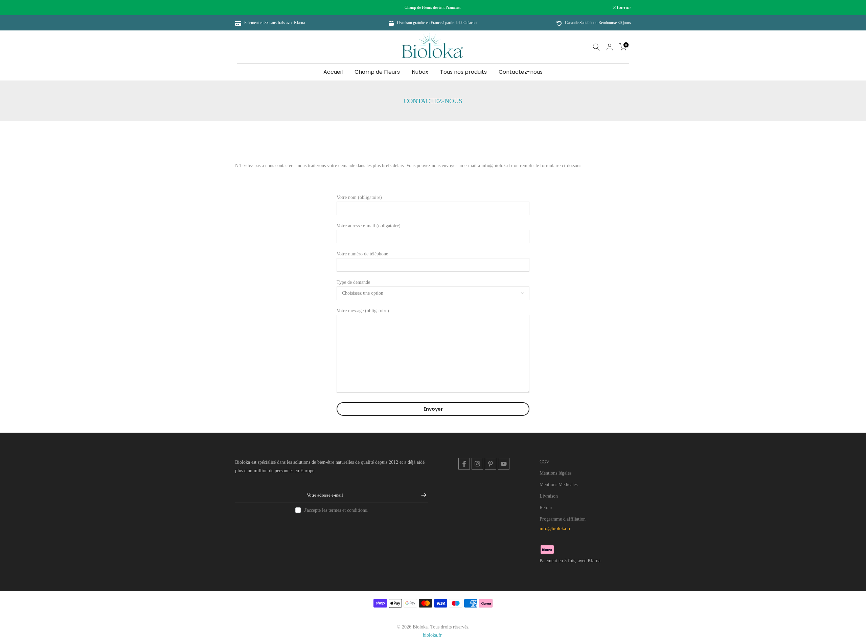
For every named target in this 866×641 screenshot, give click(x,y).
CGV (544, 461)
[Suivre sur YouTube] (503, 464)
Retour (546, 507)
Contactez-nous (521, 72)
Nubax (420, 72)
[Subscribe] (420, 495)
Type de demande (353, 282)
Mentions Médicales (558, 484)
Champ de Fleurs (377, 72)
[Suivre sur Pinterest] (490, 464)
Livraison (549, 496)
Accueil (333, 72)
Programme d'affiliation (563, 519)
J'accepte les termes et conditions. (336, 510)
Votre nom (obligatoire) (359, 197)
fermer (245, 8)
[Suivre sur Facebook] (464, 464)
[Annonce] (433, 7)
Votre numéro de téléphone (362, 253)
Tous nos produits (463, 72)
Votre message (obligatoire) (363, 310)
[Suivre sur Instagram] (477, 464)
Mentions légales (555, 473)
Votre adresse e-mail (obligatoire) (369, 225)
